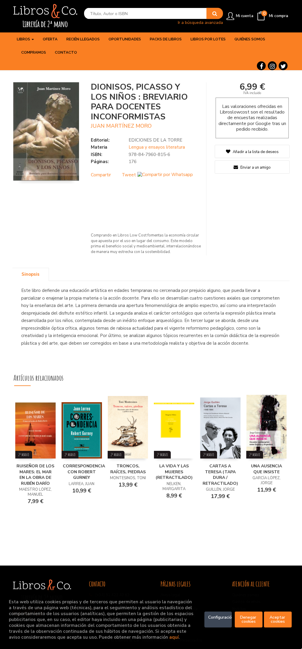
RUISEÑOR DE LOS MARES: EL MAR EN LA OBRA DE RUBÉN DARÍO (35, 474)
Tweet (129, 175)
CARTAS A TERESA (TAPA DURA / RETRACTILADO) (220, 474)
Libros (24, 39)
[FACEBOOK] (261, 65)
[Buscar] (214, 13)
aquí (174, 637)
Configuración (220, 617)
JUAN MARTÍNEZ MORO (121, 125)
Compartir (101, 175)
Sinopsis (31, 274)
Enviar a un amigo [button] (255, 167)
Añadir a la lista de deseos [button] (256, 152)
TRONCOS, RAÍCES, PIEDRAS (128, 469)
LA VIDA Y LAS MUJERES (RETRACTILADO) (174, 471)
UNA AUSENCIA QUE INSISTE (266, 469)
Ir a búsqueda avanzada (200, 22)
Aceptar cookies (278, 619)
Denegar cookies (248, 619)
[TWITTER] (283, 65)
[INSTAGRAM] (272, 65)
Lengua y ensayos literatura (157, 147)
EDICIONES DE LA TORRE (155, 140)
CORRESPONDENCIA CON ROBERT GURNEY (84, 471)
